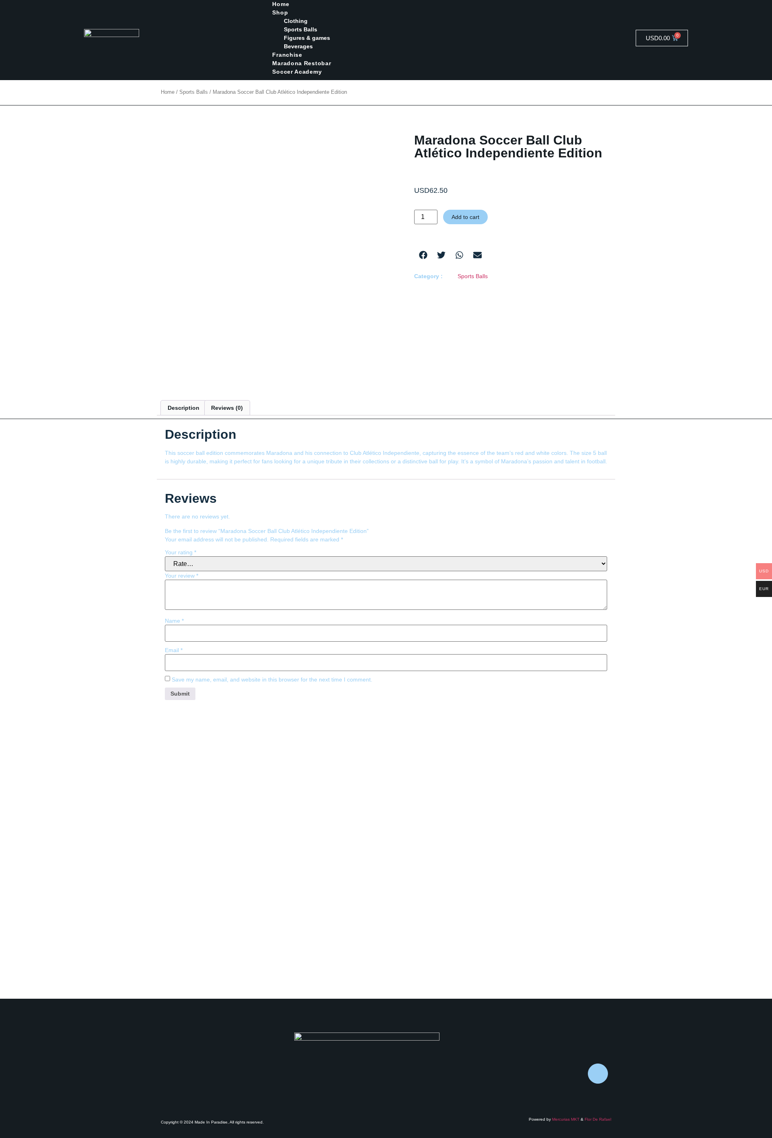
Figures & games (307, 38)
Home (168, 92)
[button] (423, 255)
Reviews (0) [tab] (227, 408)
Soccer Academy (297, 71)
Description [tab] (183, 408)
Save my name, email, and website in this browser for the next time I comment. (272, 679)
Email (174, 650)
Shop (280, 12)
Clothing (296, 21)
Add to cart (465, 217)
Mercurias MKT (565, 1119)
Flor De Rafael (598, 1119)
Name (174, 621)
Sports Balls (300, 29)
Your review (181, 575)
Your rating (180, 552)
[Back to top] (598, 1074)
